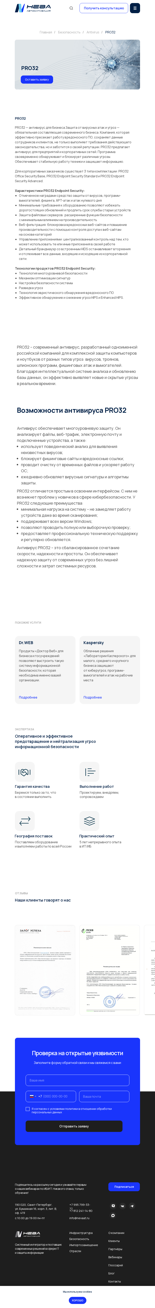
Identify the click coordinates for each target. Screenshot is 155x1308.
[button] (104, 8)
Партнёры (115, 1249)
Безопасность (69, 32)
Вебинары (115, 1257)
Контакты (114, 1281)
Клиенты (114, 1241)
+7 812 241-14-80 (80, 1211)
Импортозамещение (83, 1245)
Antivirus (93, 32)
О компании (116, 1233)
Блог (111, 1273)
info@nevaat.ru (79, 1218)
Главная (46, 32)
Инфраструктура (81, 1233)
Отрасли (75, 1251)
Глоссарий (115, 1265)
